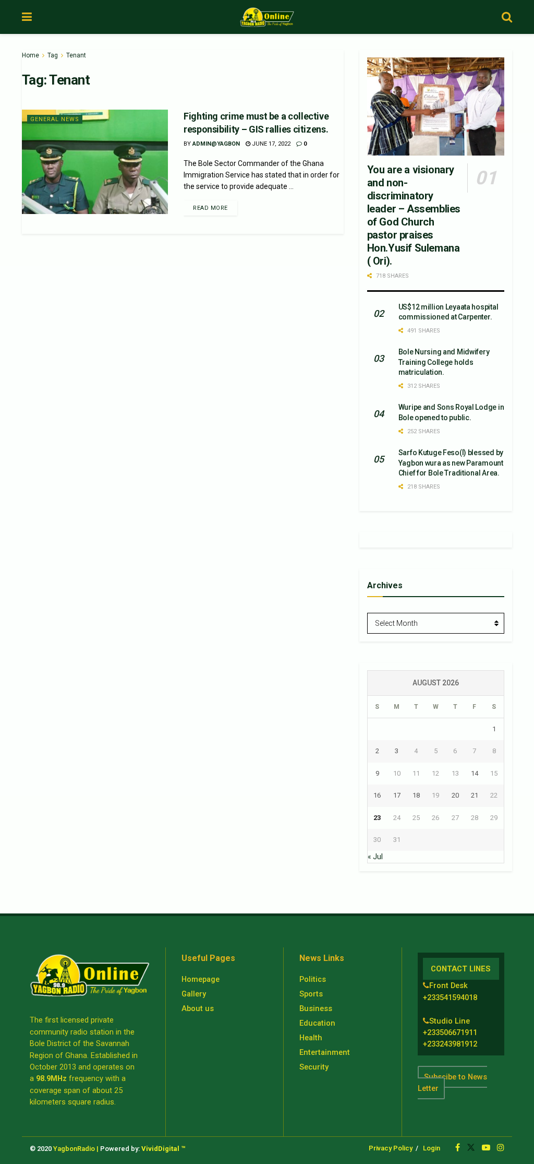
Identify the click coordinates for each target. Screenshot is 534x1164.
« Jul (375, 856)
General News (54, 119)
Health (310, 1037)
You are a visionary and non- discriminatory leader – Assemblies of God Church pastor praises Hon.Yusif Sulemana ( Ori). (413, 215)
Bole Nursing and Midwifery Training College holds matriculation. (444, 362)
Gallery (193, 994)
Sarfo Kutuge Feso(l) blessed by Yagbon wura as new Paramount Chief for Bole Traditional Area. (450, 462)
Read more (210, 208)
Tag (52, 55)
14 (474, 773)
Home (30, 55)
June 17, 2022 (270, 143)
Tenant (76, 55)
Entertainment (324, 1052)
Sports (311, 994)
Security (314, 1067)
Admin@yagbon (216, 143)
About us (197, 1008)
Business (315, 1008)
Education (317, 1023)
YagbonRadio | (76, 1149)
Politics (312, 979)
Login (431, 1148)
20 (455, 795)
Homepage (200, 979)
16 (377, 795)
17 (396, 795)
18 (416, 795)
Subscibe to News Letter (452, 1082)
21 (474, 795)
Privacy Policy (390, 1148)
